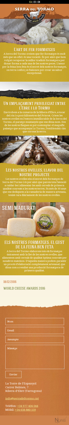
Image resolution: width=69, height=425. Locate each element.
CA (30, 1)
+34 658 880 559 (25, 409)
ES (35, 1)
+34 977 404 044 (27, 406)
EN (39, 1)
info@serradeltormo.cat (22, 398)
